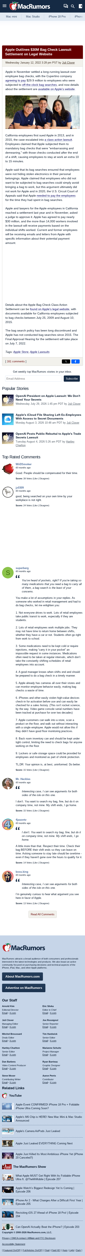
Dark (78, 1250)
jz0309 (20, 487)
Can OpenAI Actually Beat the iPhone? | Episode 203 (47, 1226)
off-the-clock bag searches (39, 84)
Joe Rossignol (50, 1020)
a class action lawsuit (58, 139)
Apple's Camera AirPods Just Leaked (38, 1131)
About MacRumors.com (22, 976)
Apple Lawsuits (40, 351)
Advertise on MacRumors (23, 988)
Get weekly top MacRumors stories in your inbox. (42, 371)
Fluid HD (55, 1250)
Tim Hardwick (49, 1034)
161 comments (16, 361)
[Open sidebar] (80, 7)
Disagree (43, 478)
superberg (22, 568)
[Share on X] (66, 361)
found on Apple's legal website (49, 309)
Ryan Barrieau (50, 1061)
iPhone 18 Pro (57, 16)
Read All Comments (42, 914)
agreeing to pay (15, 80)
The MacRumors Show (29, 1166)
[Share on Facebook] (75, 361)
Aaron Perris (49, 1075)
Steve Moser (8, 1075)
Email (4, 1013)
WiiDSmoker (24, 464)
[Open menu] (4, 6)
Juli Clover (68, 62)
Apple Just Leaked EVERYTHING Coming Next (44, 1143)
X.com (12, 1013)
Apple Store (20, 351)
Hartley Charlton (11, 1048)
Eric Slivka (48, 1006)
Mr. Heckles (23, 779)
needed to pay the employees (56, 195)
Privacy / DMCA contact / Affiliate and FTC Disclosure (28, 1238)
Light (71, 1250)
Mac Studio (33, 16)
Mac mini (11, 16)
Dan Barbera (8, 1061)
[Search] (74, 6)
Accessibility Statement (13, 1244)
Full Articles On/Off (32, 1250)
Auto (65, 1250)
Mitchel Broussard (12, 1034)
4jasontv (21, 819)
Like (35, 478)
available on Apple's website (56, 89)
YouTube (15, 1095)
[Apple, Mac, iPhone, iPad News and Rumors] (29, 10)
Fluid (47, 1250)
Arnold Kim (8, 1006)
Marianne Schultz (51, 1048)
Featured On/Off (11, 1250)
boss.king (22, 871)
